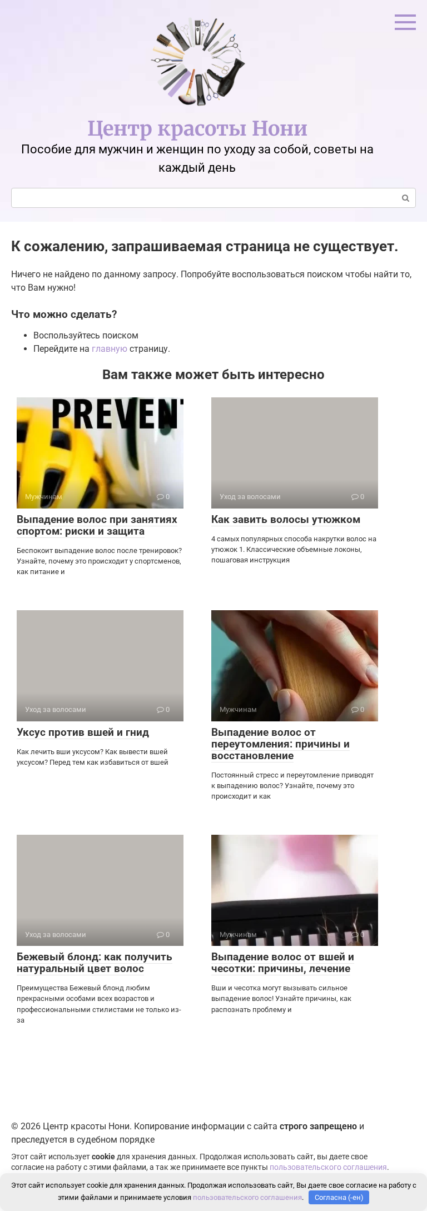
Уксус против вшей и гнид (83, 732)
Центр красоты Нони (197, 128)
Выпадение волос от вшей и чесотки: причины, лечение (282, 962)
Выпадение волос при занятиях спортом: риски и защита (97, 525)
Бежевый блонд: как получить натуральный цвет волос (94, 962)
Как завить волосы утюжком (285, 519)
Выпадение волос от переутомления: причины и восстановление (280, 744)
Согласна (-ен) (339, 1197)
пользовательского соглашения (328, 1167)
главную (109, 348)
